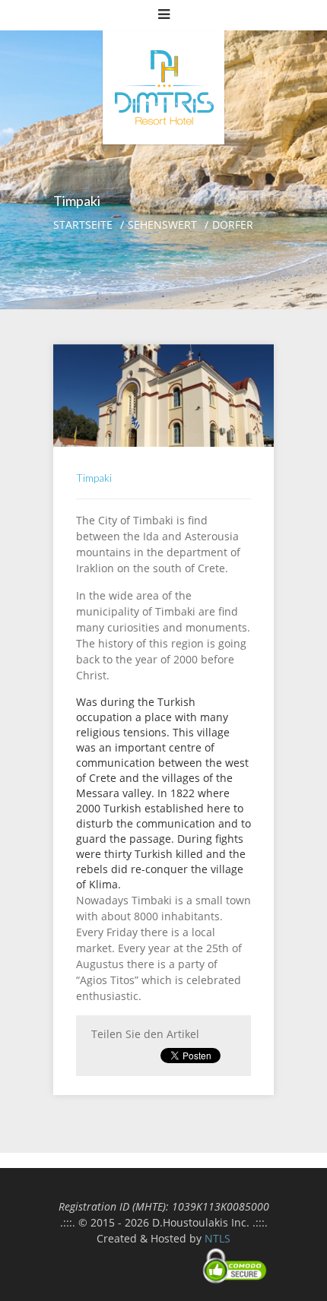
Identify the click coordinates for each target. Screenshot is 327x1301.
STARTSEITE (83, 224)
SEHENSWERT (162, 224)
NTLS (217, 1238)
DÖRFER (232, 224)
